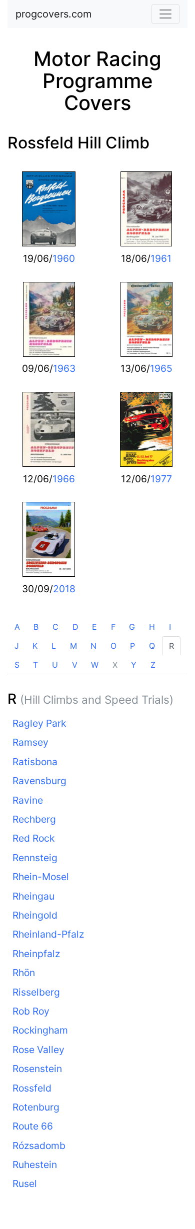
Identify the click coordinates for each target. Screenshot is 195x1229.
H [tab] (152, 627)
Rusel (24, 1184)
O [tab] (113, 646)
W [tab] (94, 665)
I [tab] (170, 627)
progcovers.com (54, 14)
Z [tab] (153, 665)
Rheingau (33, 896)
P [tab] (132, 646)
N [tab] (93, 646)
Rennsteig (35, 858)
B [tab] (36, 627)
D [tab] (75, 627)
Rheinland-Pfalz (48, 934)
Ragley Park (39, 723)
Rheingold (35, 915)
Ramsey (30, 742)
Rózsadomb (39, 1146)
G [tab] (132, 627)
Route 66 (32, 1126)
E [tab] (94, 627)
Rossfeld (32, 1088)
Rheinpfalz (36, 954)
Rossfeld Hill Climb (79, 142)
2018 (64, 589)
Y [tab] (133, 665)
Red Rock (33, 838)
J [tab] (16, 646)
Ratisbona (35, 762)
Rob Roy (31, 1011)
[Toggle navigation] (166, 14)
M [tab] (73, 646)
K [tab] (35, 646)
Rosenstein (37, 1069)
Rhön (23, 973)
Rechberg (34, 819)
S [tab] (17, 665)
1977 (161, 479)
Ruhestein (34, 1165)
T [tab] (35, 665)
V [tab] (75, 665)
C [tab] (55, 627)
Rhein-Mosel (40, 877)
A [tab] (17, 627)
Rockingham (40, 1030)
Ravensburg (39, 781)
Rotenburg (36, 1107)
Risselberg (36, 992)
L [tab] (54, 646)
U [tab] (55, 665)
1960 (63, 258)
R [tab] (171, 646)
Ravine (27, 800)
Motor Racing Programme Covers (98, 80)
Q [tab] (152, 646)
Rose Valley (38, 1050)
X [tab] (115, 665)
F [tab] (113, 627)
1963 (64, 368)
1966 (63, 479)
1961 (161, 258)
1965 (161, 368)
